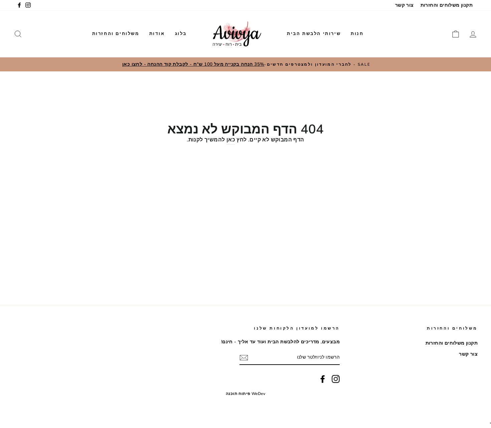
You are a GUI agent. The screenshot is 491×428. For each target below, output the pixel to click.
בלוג (181, 34)
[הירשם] (243, 358)
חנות (357, 34)
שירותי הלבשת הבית (314, 34)
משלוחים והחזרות (115, 34)
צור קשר (404, 5)
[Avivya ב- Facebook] (323, 379)
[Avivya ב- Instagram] (336, 379)
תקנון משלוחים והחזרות (447, 5)
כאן (230, 139)
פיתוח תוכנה (238, 393)
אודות (157, 34)
